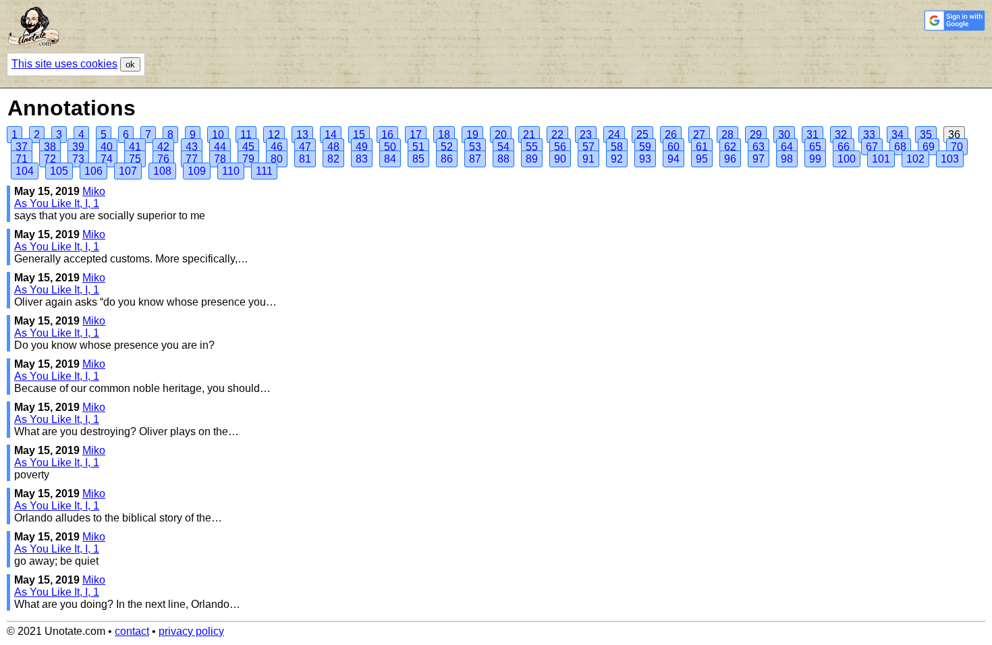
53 (475, 146)
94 (673, 159)
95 (702, 159)
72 (50, 159)
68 (900, 146)
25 (642, 134)
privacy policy (191, 631)
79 (248, 159)
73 (78, 159)
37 (22, 146)
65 (815, 146)
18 (444, 134)
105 (59, 171)
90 (560, 159)
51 (418, 146)
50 (390, 146)
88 (503, 159)
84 (390, 159)
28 (727, 134)
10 (218, 134)
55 (532, 146)
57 (588, 146)
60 (673, 146)
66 (843, 146)
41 (135, 146)
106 (93, 171)
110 (231, 171)
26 (671, 134)
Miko (93, 191)
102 (915, 159)
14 (331, 134)
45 (248, 146)
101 (881, 159)
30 (784, 134)
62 (730, 146)
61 (702, 146)
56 (560, 146)
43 (192, 146)
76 (163, 159)
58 (617, 146)
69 (928, 146)
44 (220, 146)
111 (264, 171)
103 (950, 159)
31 (812, 134)
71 (22, 159)
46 (277, 146)
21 (529, 134)
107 (128, 171)
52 (447, 146)
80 (277, 159)
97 (758, 159)
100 (846, 159)
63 (758, 146)
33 (869, 134)
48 (333, 146)
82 (333, 159)
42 (163, 146)
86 (447, 159)
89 (532, 159)
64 (787, 146)
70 (957, 146)
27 (699, 134)
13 (302, 134)
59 (645, 146)
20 (501, 134)
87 (475, 159)
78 (220, 159)
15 (359, 134)
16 (387, 134)
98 (787, 159)
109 (197, 171)
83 (362, 159)
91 (588, 159)
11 (246, 134)
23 (586, 134)
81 (305, 159)
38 (50, 146)
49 (362, 146)
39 (78, 146)
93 (645, 159)
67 (872, 146)
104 (25, 171)
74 (107, 159)
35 (926, 134)
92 (617, 159)
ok (130, 64)
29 (756, 134)
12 (274, 134)
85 (418, 159)
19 (472, 134)
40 (107, 146)
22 (557, 134)
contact (132, 631)
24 (614, 134)
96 (730, 159)
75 (135, 159)
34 (897, 134)
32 (841, 134)
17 (416, 134)
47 (305, 146)
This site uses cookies (64, 63)
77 (192, 159)
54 (503, 146)
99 (815, 159)
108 (162, 171)
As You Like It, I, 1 (56, 203)
